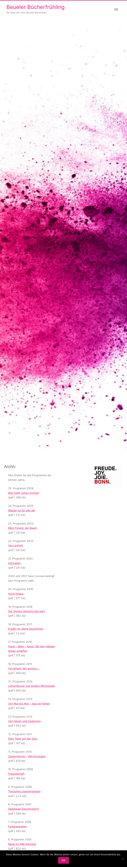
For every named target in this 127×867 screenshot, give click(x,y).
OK (63, 860)
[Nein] (123, 858)
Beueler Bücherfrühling (35, 7)
